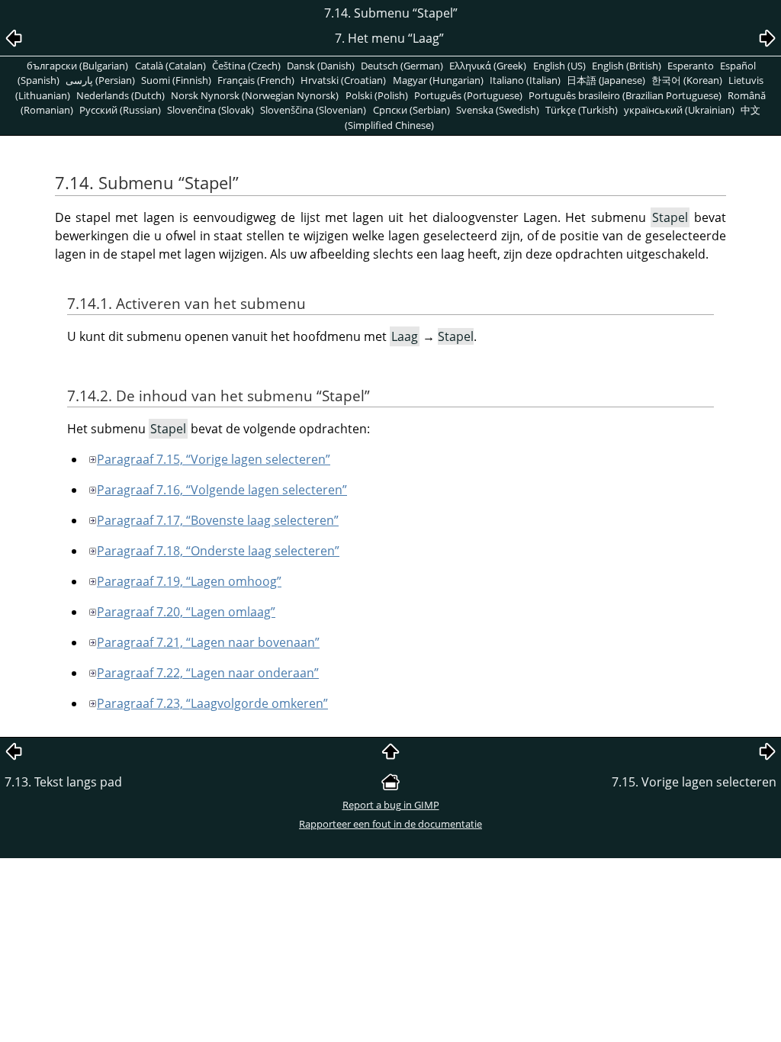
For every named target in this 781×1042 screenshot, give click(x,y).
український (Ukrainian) (679, 110)
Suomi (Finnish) (176, 80)
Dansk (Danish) (321, 65)
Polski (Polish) (377, 95)
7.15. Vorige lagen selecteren (694, 781)
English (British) (626, 65)
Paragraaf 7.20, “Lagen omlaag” (186, 611)
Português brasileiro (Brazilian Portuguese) (625, 95)
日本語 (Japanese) (606, 80)
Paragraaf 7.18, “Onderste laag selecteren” (218, 550)
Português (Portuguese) (468, 95)
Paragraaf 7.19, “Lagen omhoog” (189, 581)
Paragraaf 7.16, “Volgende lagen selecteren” (222, 489)
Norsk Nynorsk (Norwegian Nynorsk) (255, 95)
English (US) (559, 65)
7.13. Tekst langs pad (63, 781)
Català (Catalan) (170, 65)
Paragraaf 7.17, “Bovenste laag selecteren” (218, 520)
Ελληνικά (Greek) (487, 65)
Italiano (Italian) (525, 80)
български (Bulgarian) (77, 65)
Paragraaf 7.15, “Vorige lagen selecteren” (213, 459)
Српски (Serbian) (411, 110)
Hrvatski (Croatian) (343, 80)
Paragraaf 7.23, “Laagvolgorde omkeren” (212, 703)
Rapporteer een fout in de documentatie (390, 824)
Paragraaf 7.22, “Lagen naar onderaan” (208, 672)
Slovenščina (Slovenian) (313, 110)
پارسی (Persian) (100, 80)
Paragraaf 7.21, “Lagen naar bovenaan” (208, 642)
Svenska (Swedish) (497, 110)
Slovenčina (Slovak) (210, 110)
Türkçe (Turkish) (581, 110)
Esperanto (690, 65)
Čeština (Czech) (246, 65)
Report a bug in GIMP (390, 805)
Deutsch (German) (402, 65)
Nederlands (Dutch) (120, 95)
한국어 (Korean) (686, 80)
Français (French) (255, 80)
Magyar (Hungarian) (438, 80)
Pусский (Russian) (120, 110)
